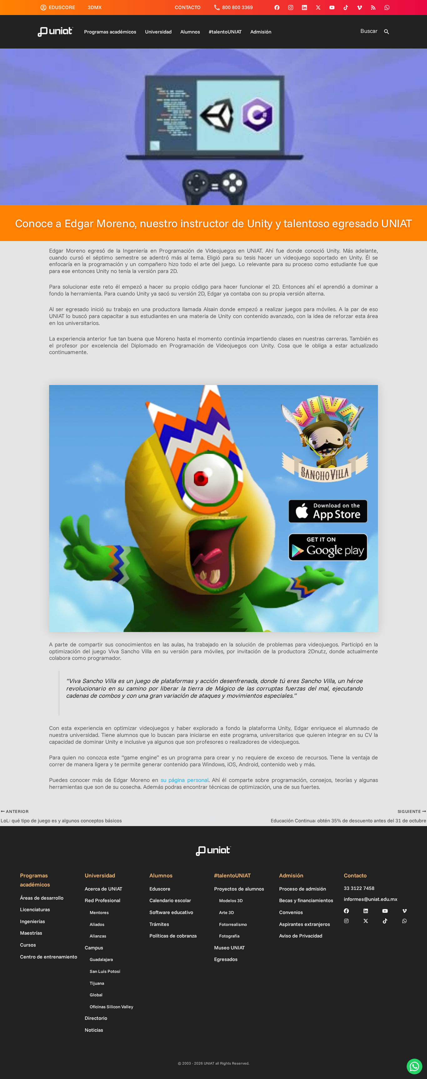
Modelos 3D (231, 900)
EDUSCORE (62, 7)
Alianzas (98, 936)
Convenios (291, 912)
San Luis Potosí (105, 971)
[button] (386, 32)
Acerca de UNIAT (103, 889)
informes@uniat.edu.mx (370, 899)
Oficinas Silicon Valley (111, 1007)
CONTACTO (188, 7)
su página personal (184, 780)
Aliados (97, 924)
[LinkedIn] (365, 910)
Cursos (28, 945)
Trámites (159, 924)
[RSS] (373, 7)
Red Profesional (102, 900)
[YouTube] (331, 7)
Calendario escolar (170, 900)
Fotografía (229, 936)
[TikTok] (345, 7)
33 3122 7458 (359, 888)
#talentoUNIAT (225, 31)
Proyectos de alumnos (239, 889)
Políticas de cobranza (173, 936)
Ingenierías (32, 921)
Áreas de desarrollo (41, 898)
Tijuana (97, 983)
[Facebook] (276, 7)
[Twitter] (318, 7)
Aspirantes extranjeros (304, 924)
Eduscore (159, 889)
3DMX (95, 7)
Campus (94, 947)
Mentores (99, 912)
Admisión (260, 31)
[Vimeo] (359, 7)
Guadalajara (101, 959)
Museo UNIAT (229, 947)
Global (96, 995)
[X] (365, 920)
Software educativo (171, 912)
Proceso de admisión (302, 889)
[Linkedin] (304, 7)
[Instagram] (290, 7)
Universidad (158, 31)
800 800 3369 (237, 7)
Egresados (226, 959)
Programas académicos (110, 31)
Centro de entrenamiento (48, 956)
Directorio (96, 1018)
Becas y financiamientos (306, 900)
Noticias (94, 1030)
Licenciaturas (35, 909)
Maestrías (31, 933)
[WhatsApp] (386, 7)
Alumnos (190, 31)
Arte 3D (226, 912)
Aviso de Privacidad (300, 936)
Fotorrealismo (233, 924)
